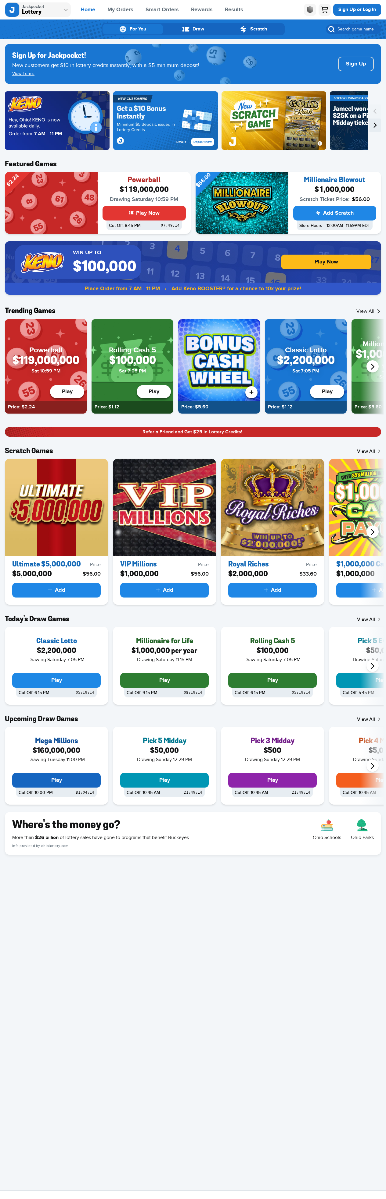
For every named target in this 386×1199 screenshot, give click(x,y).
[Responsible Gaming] (310, 10)
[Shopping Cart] (325, 10)
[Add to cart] (251, 392)
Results (234, 9)
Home (88, 9)
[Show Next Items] (372, 366)
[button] (57, 120)
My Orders (120, 9)
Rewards (202, 9)
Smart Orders (162, 9)
